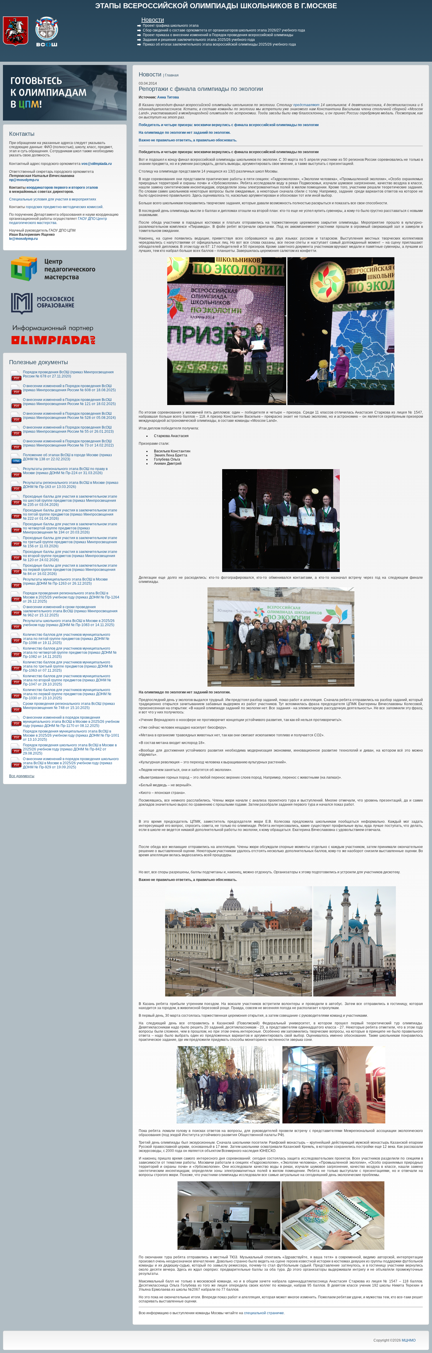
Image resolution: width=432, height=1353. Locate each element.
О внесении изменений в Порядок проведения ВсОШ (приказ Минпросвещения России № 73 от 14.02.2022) (68, 443)
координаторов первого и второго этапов (62, 187)
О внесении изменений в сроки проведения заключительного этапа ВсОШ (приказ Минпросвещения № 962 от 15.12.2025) (70, 611)
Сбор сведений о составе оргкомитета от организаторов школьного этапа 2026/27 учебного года (224, 30)
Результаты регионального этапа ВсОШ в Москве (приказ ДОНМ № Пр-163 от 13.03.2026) (70, 485)
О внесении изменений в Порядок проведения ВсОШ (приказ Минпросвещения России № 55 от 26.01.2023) (68, 429)
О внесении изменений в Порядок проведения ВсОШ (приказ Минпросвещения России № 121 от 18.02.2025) (69, 402)
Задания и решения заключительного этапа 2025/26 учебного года (199, 40)
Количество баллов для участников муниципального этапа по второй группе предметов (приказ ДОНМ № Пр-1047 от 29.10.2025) (67, 680)
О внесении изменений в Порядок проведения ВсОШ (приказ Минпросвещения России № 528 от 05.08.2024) (69, 416)
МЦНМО (409, 1340)
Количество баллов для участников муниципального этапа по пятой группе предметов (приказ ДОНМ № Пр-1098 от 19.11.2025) (66, 639)
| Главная (171, 75)
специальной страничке (264, 1313)
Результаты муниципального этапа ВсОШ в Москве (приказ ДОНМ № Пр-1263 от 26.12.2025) (65, 581)
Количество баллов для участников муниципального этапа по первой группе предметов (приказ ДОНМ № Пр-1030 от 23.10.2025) (67, 694)
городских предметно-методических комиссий (64, 207)
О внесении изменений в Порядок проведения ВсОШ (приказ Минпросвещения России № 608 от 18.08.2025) (69, 388)
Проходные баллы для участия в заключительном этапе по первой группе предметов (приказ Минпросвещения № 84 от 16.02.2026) (70, 569)
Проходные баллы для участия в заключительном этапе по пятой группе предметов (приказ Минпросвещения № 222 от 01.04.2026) (70, 514)
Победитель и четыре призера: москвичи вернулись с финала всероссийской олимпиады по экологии (229, 125)
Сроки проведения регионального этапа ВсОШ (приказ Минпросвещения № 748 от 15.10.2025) (69, 706)
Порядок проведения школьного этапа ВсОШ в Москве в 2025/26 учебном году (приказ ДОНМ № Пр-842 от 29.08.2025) (70, 749)
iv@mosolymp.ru (23, 239)
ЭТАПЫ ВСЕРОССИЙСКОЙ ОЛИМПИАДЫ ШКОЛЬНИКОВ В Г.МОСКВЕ (216, 6)
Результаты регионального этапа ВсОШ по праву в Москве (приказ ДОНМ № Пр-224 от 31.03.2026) (65, 471)
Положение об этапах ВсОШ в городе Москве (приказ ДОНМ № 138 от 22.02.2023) (67, 457)
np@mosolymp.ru (24, 180)
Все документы (21, 776)
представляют (307, 105)
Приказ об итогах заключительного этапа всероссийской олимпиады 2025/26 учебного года (219, 44)
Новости (152, 19)
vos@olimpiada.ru (96, 164)
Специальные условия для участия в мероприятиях (52, 199)
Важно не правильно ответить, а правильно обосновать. (188, 140)
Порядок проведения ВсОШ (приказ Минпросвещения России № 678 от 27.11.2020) (68, 374)
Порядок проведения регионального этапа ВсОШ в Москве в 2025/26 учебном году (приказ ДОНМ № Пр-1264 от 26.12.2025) (71, 597)
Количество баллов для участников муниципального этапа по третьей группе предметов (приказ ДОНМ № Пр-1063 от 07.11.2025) (68, 666)
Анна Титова (168, 97)
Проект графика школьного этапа (171, 26)
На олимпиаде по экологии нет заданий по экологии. (184, 133)
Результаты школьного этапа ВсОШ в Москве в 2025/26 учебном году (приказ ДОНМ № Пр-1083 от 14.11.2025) (69, 623)
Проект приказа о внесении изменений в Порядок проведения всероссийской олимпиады (218, 35)
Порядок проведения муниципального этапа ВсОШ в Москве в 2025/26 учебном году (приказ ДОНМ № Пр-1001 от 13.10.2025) (71, 735)
